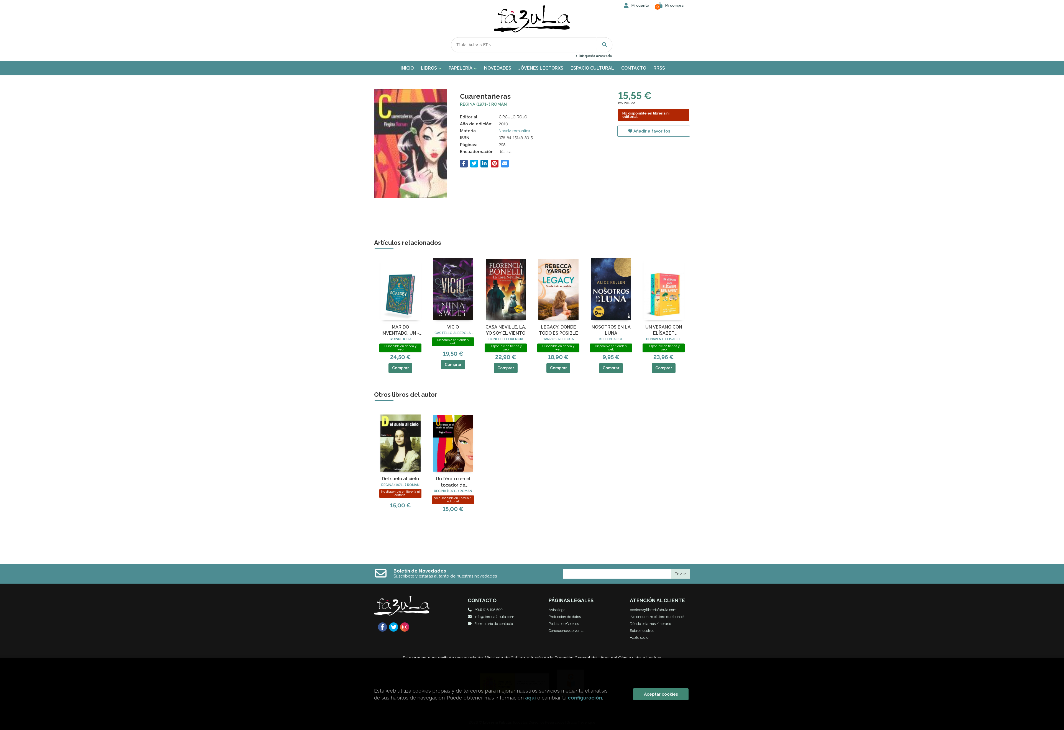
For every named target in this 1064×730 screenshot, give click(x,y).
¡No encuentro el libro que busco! (657, 617)
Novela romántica (514, 131)
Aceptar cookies (661, 694)
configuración (585, 698)
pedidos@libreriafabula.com (653, 610)
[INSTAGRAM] (404, 627)
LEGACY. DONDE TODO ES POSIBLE (558, 330)
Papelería (461, 68)
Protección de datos (565, 617)
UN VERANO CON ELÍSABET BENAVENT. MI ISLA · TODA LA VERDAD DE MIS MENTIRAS (663, 330)
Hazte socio (639, 637)
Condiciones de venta (566, 631)
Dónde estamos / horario (650, 624)
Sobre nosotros (642, 631)
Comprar (400, 368)
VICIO (453, 327)
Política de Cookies (564, 624)
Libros (429, 68)
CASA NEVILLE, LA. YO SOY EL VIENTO (505, 330)
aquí (530, 698)
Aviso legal (558, 610)
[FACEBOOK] (382, 627)
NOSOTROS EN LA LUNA (611, 330)
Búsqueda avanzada (595, 56)
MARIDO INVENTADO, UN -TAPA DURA (400, 330)
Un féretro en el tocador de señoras (453, 482)
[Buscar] (605, 44)
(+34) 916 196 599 (488, 610)
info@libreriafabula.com (494, 617)
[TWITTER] (393, 627)
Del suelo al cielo (400, 478)
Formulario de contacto (493, 624)
